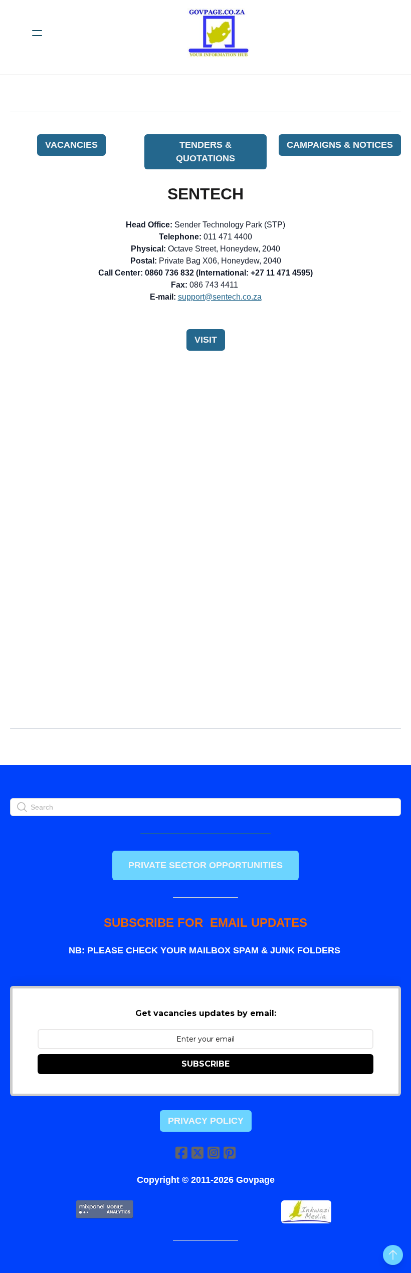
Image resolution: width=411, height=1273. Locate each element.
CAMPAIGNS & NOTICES (340, 145)
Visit (205, 340)
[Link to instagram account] (214, 1152)
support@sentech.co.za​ (220, 297)
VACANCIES (71, 145)
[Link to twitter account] (197, 1152)
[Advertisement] (205, 435)
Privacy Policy (206, 1121)
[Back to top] (393, 1255)
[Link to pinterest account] (230, 1152)
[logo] (218, 33)
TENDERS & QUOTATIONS (205, 151)
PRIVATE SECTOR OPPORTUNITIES (205, 865)
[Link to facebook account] (181, 1152)
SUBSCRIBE (205, 1064)
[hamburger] (37, 33)
